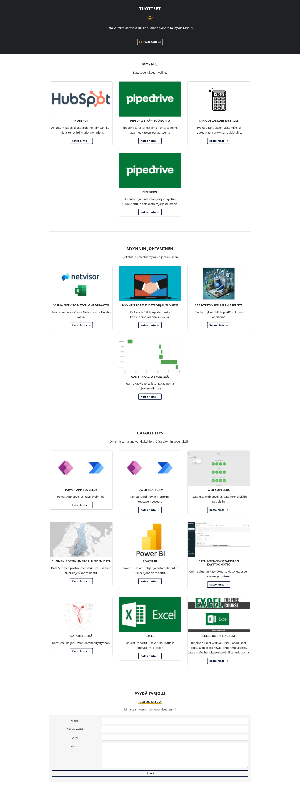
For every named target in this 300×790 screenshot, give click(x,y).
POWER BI (150, 561)
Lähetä (150, 773)
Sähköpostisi (75, 729)
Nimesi (75, 721)
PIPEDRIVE (150, 192)
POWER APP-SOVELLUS (81, 490)
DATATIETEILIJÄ (81, 636)
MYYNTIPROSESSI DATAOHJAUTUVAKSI (150, 305)
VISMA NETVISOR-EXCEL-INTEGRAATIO (81, 305)
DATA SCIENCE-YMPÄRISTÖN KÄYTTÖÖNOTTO (218, 562)
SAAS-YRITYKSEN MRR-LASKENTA (219, 305)
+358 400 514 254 (150, 702)
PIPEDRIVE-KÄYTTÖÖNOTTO (150, 120)
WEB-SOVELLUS (219, 490)
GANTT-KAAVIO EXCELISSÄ (150, 377)
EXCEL (150, 636)
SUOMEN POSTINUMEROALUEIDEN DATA (81, 561)
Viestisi (75, 746)
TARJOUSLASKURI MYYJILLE (218, 120)
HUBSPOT (81, 120)
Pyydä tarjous (151, 42)
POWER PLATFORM (150, 490)
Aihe (75, 737)
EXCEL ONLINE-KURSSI (218, 636)
